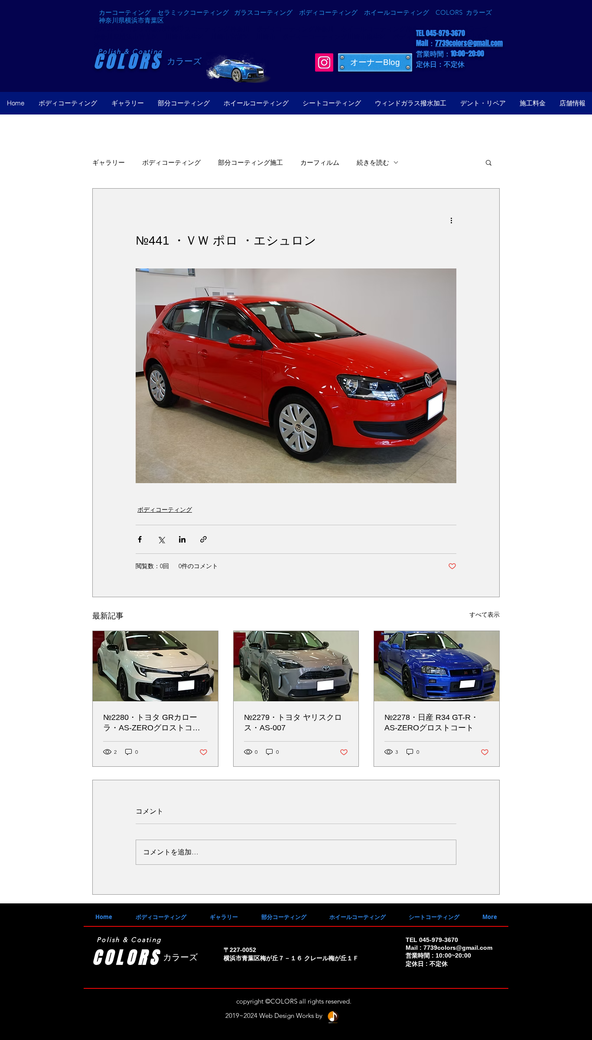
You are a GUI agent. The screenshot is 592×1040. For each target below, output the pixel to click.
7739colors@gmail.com (469, 43)
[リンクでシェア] (203, 539)
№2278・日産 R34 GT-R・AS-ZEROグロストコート (431, 722)
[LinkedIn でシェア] (182, 539)
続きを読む (373, 162)
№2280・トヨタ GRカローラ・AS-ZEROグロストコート (151, 723)
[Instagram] (324, 62)
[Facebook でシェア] (140, 539)
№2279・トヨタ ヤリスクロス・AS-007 (293, 722)
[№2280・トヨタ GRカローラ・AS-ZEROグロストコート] (155, 666)
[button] (489, 162)
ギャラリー (108, 162)
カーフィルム (319, 162)
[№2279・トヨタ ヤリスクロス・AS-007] (296, 666)
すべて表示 (484, 614)
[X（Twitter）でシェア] (161, 539)
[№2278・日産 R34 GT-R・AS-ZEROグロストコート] (436, 666)
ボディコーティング (171, 162)
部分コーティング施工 (250, 162)
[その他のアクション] (451, 220)
